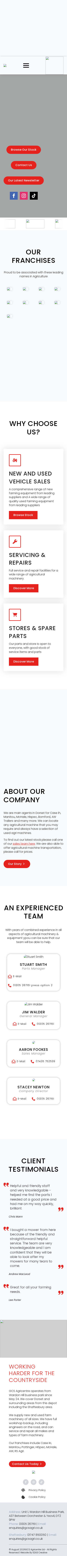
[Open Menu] (26, 65)
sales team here (24, 844)
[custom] (34, 196)
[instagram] (24, 196)
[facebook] (14, 196)
